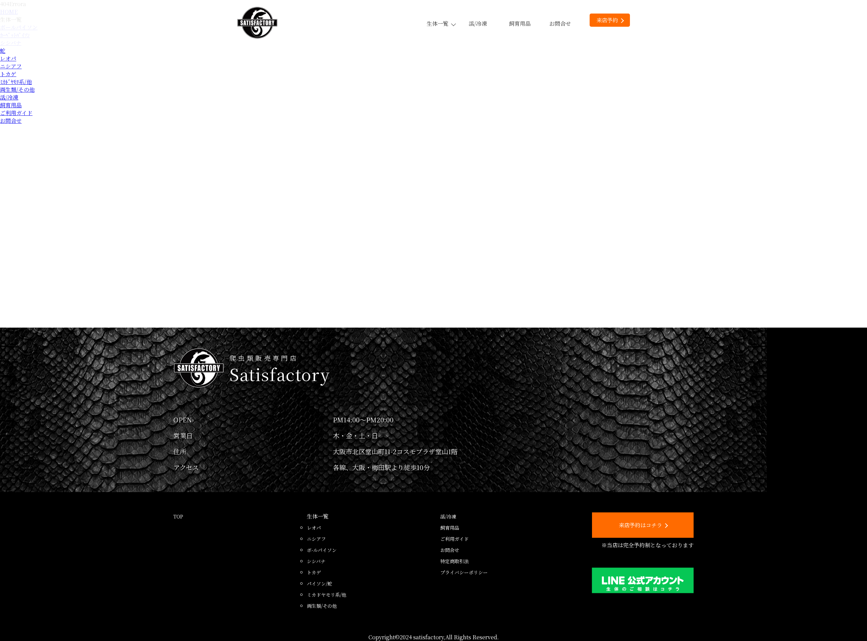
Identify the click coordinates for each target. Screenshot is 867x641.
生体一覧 (437, 23)
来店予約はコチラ (640, 525)
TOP (178, 516)
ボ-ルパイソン (322, 550)
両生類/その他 (17, 89)
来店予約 (607, 20)
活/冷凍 (478, 23)
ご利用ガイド (16, 113)
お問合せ (560, 23)
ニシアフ (11, 66)
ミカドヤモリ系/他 (326, 594)
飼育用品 (520, 23)
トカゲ (8, 74)
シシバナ (316, 561)
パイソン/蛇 (319, 583)
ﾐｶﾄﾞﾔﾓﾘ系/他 (16, 82)
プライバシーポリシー (464, 572)
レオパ (8, 58)
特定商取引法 (454, 561)
